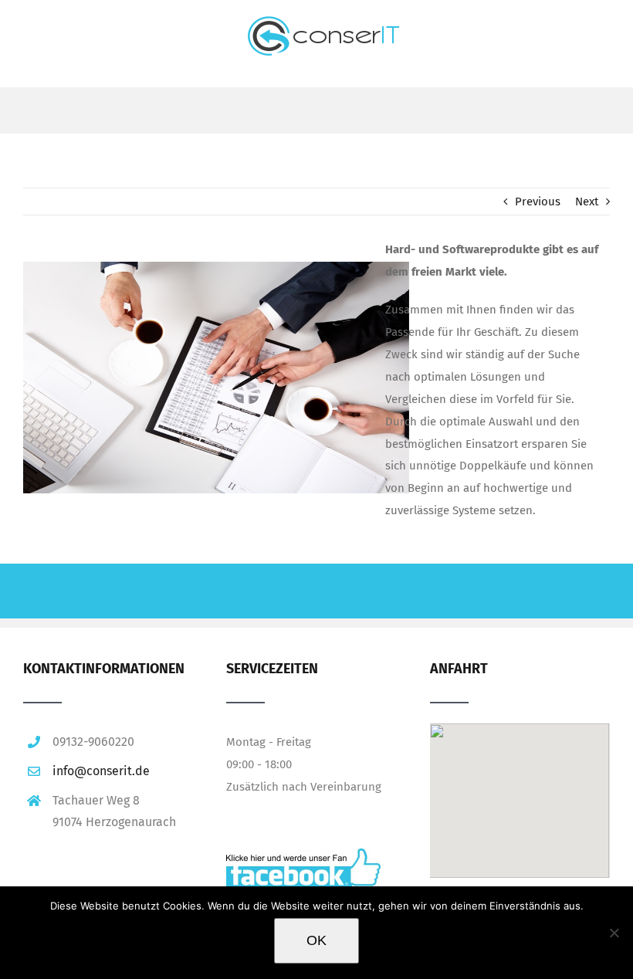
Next (586, 201)
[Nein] (613, 932)
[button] (519, 779)
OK (316, 940)
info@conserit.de (101, 771)
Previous (537, 201)
